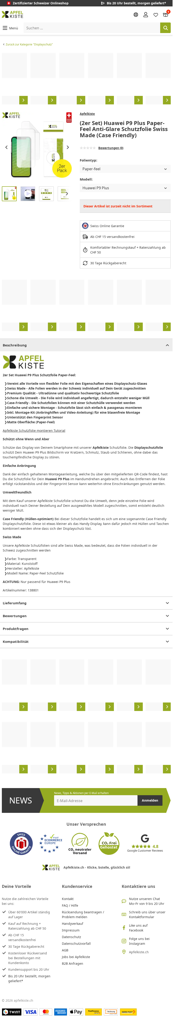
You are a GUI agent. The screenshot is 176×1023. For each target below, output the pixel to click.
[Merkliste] (156, 14)
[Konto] (145, 14)
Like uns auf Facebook (138, 927)
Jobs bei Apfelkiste (76, 957)
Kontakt (68, 899)
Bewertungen (15, 615)
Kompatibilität (16, 641)
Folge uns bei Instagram (139, 941)
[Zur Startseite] (12, 14)
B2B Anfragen (72, 963)
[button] (10, 27)
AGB (65, 950)
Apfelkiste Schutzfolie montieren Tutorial (34, 430)
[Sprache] (136, 14)
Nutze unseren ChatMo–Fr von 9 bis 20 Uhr (146, 901)
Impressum (71, 930)
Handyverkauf (72, 923)
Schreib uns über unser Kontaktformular (147, 914)
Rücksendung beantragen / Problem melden (83, 914)
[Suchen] (165, 27)
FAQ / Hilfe (70, 905)
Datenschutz (71, 937)
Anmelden (150, 800)
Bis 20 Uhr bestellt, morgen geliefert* (29, 978)
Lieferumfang (15, 603)
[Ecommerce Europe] (50, 843)
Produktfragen (15, 628)
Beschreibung (15, 345)
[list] (86, 78)
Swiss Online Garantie (107, 226)
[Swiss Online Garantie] (21, 843)
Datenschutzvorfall (76, 943)
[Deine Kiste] (165, 14)
